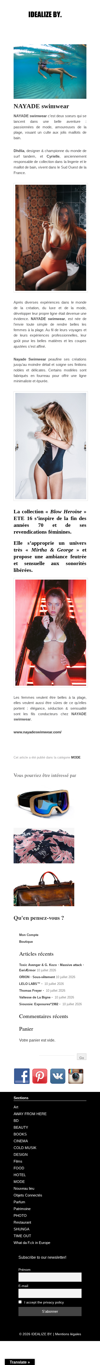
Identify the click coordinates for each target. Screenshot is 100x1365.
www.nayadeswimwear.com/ (37, 732)
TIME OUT (22, 1236)
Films (18, 1161)
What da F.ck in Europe (32, 1243)
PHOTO (20, 1215)
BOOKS (20, 1134)
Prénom (24, 1270)
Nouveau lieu (24, 1188)
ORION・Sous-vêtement (37, 977)
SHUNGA (21, 1229)
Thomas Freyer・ (32, 990)
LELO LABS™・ (31, 984)
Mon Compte (28, 935)
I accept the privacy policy (43, 1302)
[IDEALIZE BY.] (50, 23)
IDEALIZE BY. (41, 1334)
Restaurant (22, 1222)
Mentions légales (68, 1334)
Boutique (26, 941)
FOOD (19, 1168)
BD (16, 1121)
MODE (76, 757)
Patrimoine (22, 1209)
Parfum (19, 1202)
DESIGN (21, 1154)
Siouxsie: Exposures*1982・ (40, 1004)
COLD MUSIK (25, 1148)
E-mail (23, 1286)
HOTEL (20, 1175)
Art (16, 1107)
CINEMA (21, 1141)
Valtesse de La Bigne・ (36, 997)
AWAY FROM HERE (30, 1114)
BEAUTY (21, 1127)
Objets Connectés (28, 1195)
